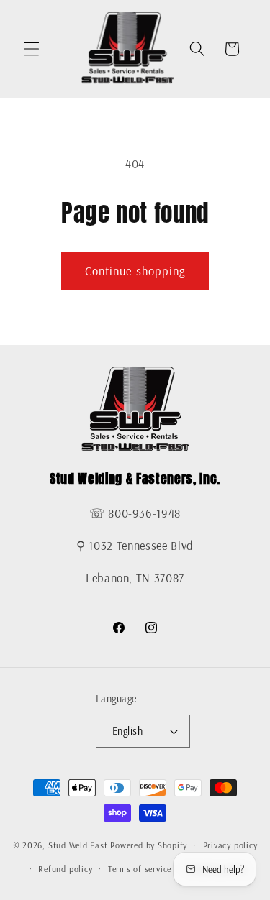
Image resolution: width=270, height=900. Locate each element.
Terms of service (139, 868)
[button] (31, 49)
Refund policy (65, 868)
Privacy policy (230, 845)
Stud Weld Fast (78, 845)
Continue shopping (135, 270)
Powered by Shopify (148, 845)
